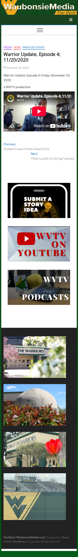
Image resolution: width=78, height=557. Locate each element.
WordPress (19, 541)
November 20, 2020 (17, 67)
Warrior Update (33, 47)
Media (8, 47)
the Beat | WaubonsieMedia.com (24, 537)
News (17, 47)
